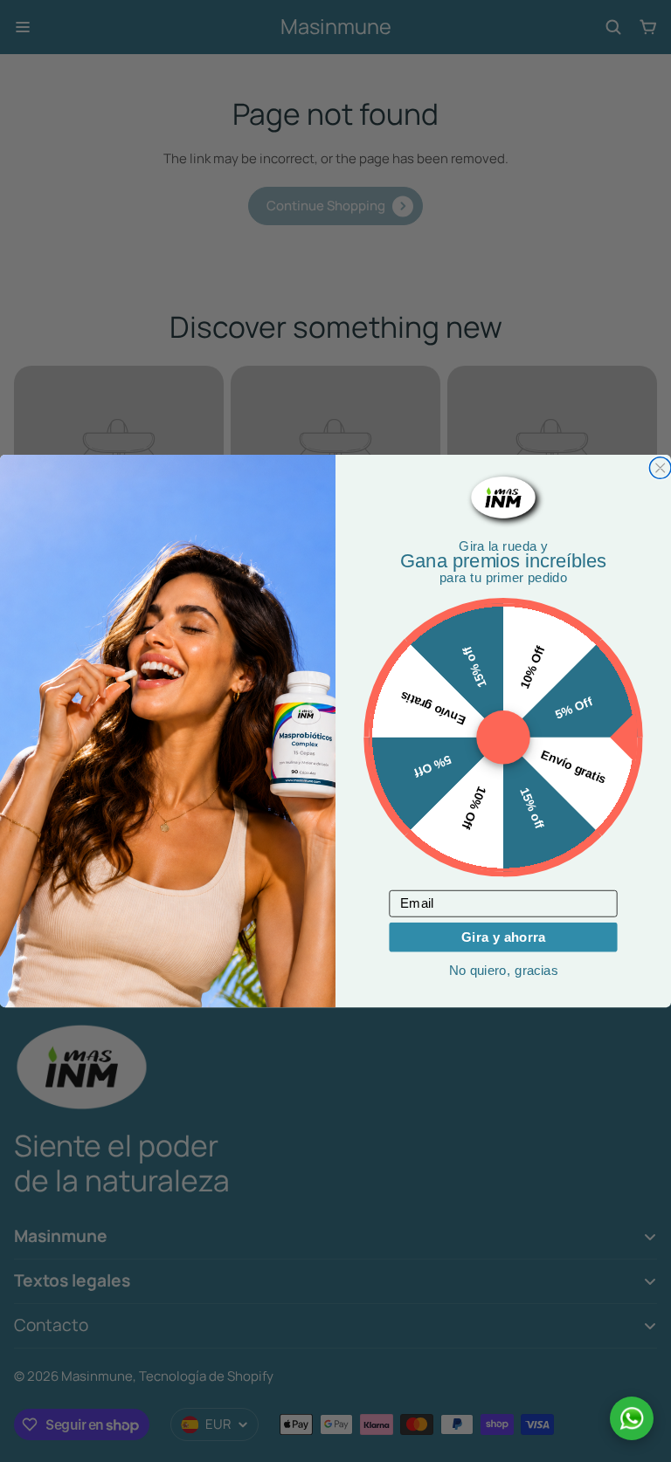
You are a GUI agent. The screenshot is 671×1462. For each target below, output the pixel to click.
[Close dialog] (660, 468)
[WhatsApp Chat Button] (632, 1418)
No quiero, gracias (503, 970)
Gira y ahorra (503, 937)
